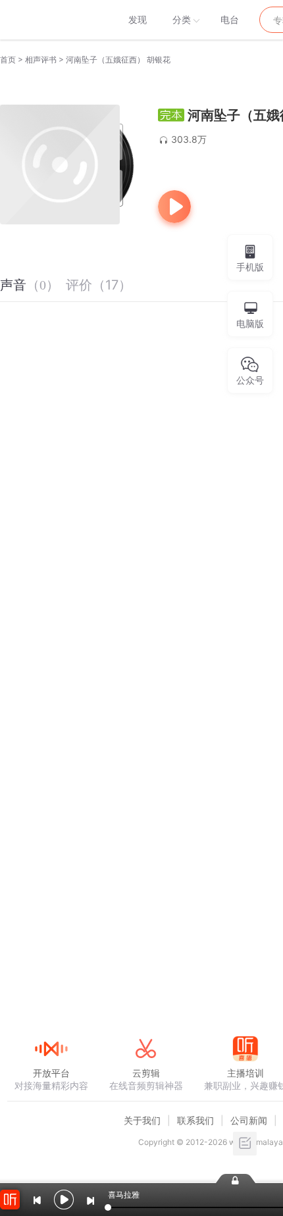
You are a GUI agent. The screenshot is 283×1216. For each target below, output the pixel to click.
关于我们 (142, 1120)
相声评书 (41, 59)
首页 (8, 59)
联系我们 (195, 1120)
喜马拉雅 (50, 19)
